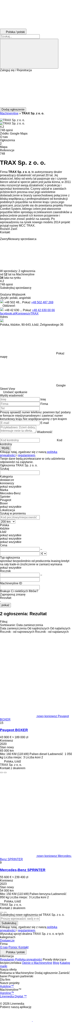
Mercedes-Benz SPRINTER (22, 870)
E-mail (44, 422)
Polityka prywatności (28, 959)
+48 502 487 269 (42, 302)
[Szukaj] (29, 54)
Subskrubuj (8, 923)
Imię (43, 399)
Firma (44, 403)
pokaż (5, 605)
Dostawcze (7, 940)
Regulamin (7, 959)
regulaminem (26, 455)
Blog (56, 962)
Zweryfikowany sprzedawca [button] (18, 239)
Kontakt (23, 947)
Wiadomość (44, 432)
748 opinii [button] (6, 130)
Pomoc (13, 947)
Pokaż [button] (26, 302)
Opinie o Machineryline (37, 962)
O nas (4, 947)
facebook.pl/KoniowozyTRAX (19, 313)
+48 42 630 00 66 (43, 310)
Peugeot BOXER (14, 730)
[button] (36, 89)
